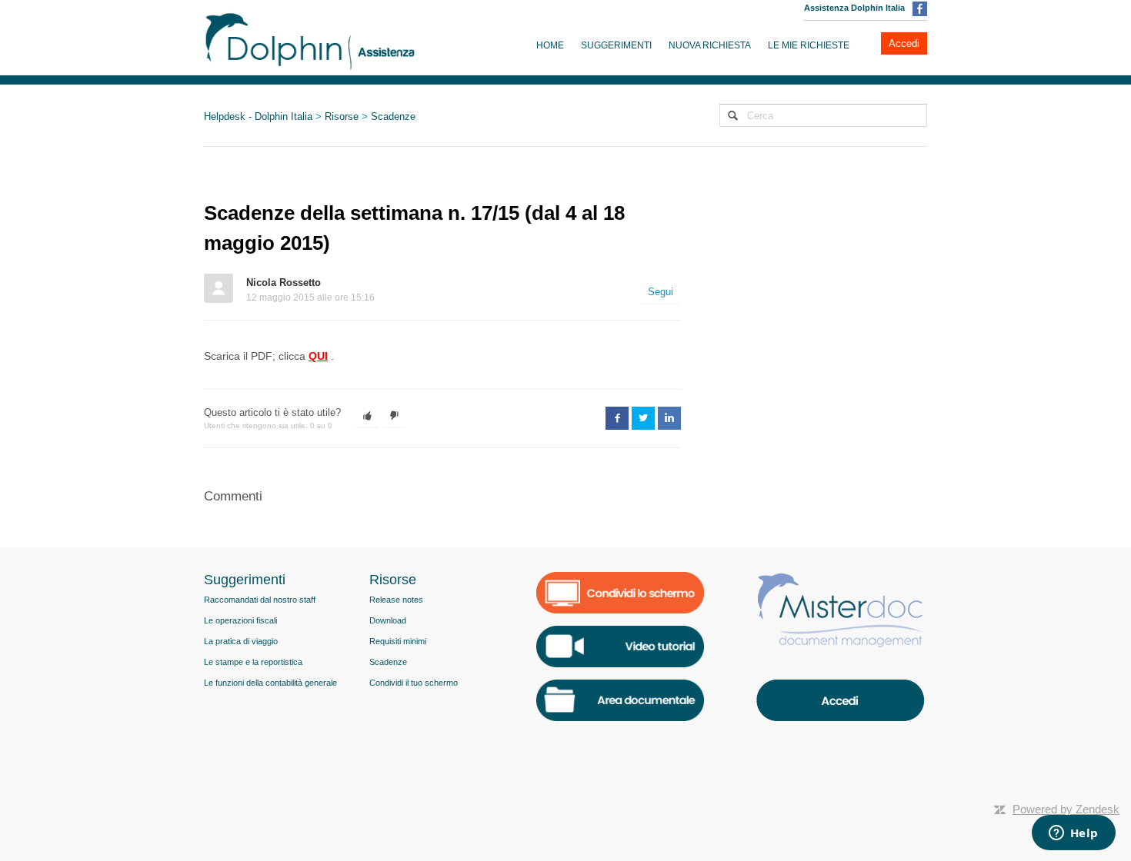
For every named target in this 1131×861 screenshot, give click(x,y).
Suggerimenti (616, 45)
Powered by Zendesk (1066, 809)
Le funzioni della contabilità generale (270, 682)
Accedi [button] (904, 43)
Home (550, 45)
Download (387, 620)
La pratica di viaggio (241, 641)
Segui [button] (660, 292)
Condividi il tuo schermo (413, 682)
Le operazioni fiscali (240, 620)
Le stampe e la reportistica (253, 662)
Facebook (617, 418)
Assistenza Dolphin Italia (854, 7)
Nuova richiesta (710, 45)
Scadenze (393, 116)
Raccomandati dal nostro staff (259, 599)
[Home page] (309, 38)
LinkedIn (669, 418)
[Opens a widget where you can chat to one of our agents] (1073, 834)
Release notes (396, 599)
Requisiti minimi (397, 641)
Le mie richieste (808, 45)
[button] (367, 416)
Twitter (643, 418)
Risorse (342, 116)
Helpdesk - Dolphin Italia (258, 116)
